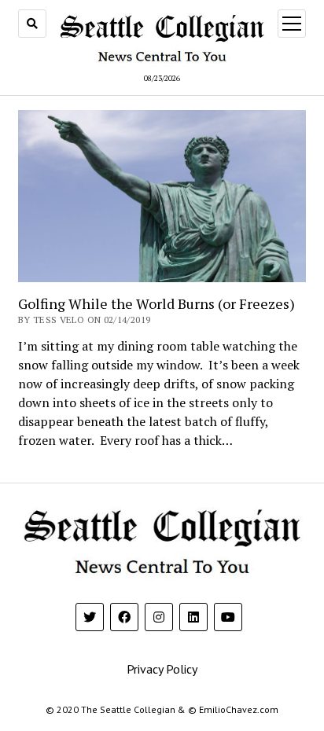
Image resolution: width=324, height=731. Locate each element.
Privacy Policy (162, 669)
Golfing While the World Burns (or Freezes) (156, 303)
